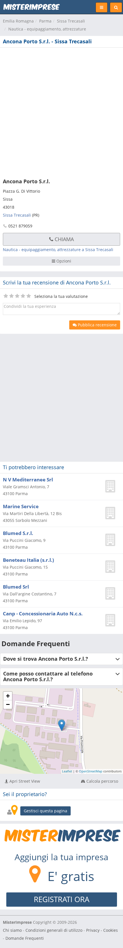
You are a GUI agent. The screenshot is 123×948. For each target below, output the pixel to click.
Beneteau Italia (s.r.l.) (28, 560)
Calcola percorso (101, 781)
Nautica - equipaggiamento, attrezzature (47, 29)
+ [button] (8, 695)
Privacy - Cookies (102, 930)
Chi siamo (12, 930)
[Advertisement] (61, 111)
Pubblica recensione (97, 324)
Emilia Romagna (18, 21)
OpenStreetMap (90, 771)
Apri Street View (24, 781)
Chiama (63, 239)
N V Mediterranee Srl (28, 479)
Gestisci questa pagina (45, 810)
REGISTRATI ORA (61, 899)
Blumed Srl (16, 586)
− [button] (8, 704)
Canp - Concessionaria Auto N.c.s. (43, 613)
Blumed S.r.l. (18, 533)
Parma (45, 21)
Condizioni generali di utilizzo (53, 930)
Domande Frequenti (24, 938)
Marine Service (21, 506)
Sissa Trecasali (71, 21)
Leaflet (67, 771)
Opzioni (63, 261)
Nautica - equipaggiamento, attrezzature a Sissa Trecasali (58, 249)
